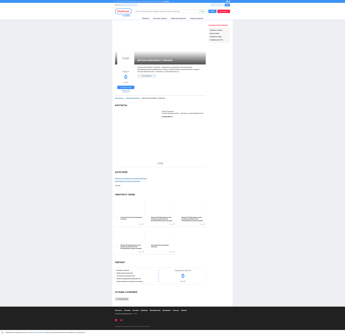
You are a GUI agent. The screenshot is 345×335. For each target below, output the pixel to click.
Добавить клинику (216, 30)
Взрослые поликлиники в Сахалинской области (131, 178)
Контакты (118, 310)
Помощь (176, 310)
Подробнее (166, 1)
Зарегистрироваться (217, 5)
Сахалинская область (133, 98)
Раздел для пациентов (178, 18)
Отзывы (160, 163)
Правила (184, 310)
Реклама (127, 310)
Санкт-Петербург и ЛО (129, 5)
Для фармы (167, 310)
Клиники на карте (215, 36)
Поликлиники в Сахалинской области (127, 181)
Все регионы (119, 98)
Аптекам (136, 310)
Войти (227, 5)
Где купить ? (224, 11)
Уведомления (123, 299)
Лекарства (145, 18)
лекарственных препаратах (37, 332)
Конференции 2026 (216, 40)
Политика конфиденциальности (123, 313)
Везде (203, 11)
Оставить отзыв (125, 87)
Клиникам (144, 310)
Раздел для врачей (196, 18)
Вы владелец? (147, 76)
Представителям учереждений (125, 91)
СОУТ (135, 313)
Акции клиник (214, 33)
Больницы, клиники (160, 18)
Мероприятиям (155, 310)
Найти (212, 11)
